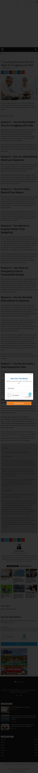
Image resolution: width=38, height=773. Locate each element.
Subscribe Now (19, 403)
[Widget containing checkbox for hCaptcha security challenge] (19, 395)
